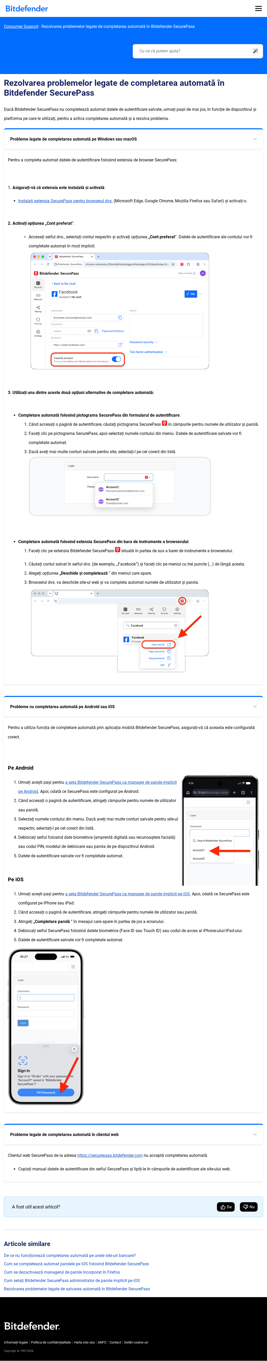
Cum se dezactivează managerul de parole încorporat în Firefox (62, 1272)
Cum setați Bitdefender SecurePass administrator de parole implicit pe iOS (72, 1280)
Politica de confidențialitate (51, 1342)
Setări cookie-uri (136, 1342)
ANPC (102, 1342)
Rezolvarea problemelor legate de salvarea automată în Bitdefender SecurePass (77, 1288)
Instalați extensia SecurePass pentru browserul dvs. (65, 200)
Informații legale (16, 1342)
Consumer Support (21, 26)
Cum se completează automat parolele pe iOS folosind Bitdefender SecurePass (76, 1263)
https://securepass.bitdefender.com (110, 1155)
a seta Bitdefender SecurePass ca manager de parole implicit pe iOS (127, 893)
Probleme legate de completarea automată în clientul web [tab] (64, 1134)
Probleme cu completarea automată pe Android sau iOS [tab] (62, 706)
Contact (115, 1342)
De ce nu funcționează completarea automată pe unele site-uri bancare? (70, 1255)
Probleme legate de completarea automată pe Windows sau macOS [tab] (73, 139)
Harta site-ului (84, 1342)
